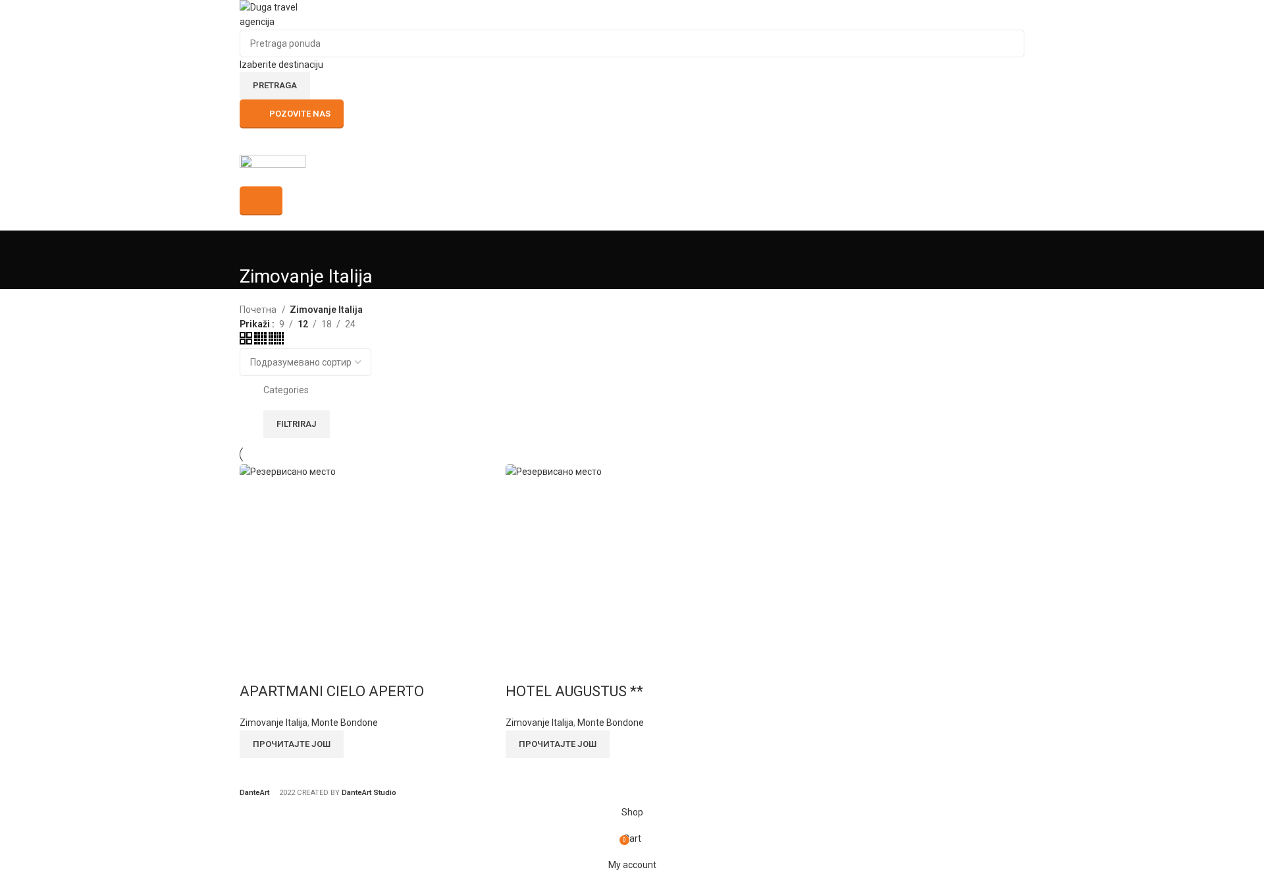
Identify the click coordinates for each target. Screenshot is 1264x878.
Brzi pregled (256, 665)
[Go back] (256, 247)
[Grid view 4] (261, 341)
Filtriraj (296, 424)
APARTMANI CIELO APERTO (332, 691)
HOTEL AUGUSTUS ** (574, 691)
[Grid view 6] (276, 341)
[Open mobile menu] (632, 141)
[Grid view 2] (247, 341)
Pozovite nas (299, 114)
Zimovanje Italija (273, 722)
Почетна (259, 309)
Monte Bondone (344, 722)
